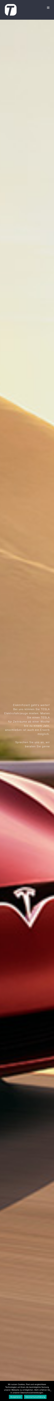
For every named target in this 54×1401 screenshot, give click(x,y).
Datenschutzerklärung (35, 1397)
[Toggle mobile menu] (48, 7)
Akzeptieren (15, 1397)
